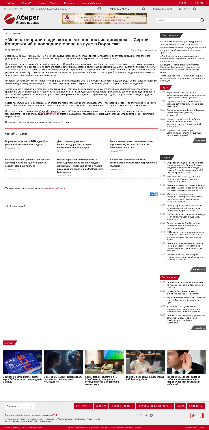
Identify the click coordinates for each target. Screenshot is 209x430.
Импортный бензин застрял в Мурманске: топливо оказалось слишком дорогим (181, 42)
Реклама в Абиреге (48, 3)
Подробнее (199, 328)
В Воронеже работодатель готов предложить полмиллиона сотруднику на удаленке (133, 162)
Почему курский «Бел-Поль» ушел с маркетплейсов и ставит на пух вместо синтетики (185, 225)
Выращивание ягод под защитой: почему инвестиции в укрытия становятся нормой (183, 179)
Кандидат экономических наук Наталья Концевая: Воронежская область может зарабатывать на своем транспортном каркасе (180, 68)
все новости (199, 269)
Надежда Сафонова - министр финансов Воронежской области (183, 292)
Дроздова (110, 94)
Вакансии (94, 427)
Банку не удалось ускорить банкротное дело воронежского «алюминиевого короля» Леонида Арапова (27, 162)
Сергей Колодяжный (30, 58)
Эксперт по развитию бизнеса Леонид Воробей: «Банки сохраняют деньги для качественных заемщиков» (186, 187)
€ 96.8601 (200, 3)
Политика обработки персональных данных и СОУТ (31, 415)
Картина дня (83, 406)
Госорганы (138, 427)
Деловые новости (122, 406)
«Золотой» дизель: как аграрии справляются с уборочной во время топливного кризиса (185, 257)
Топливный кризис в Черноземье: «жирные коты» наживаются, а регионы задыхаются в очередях (182, 78)
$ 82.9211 (184, 3)
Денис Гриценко (138, 80)
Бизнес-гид (196, 406)
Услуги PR (27, 3)
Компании (128, 427)
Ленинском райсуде (55, 55)
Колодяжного (24, 94)
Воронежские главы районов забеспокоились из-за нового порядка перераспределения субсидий (186, 95)
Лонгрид (166, 157)
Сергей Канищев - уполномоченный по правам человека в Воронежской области (185, 284)
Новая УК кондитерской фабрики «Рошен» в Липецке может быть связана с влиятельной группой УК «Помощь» (184, 123)
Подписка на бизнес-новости (78, 427)
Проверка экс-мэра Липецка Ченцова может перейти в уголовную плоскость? (185, 112)
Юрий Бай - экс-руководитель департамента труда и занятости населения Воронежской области (183, 309)
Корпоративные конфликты (155, 406)
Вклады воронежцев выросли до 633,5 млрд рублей (145, 378)
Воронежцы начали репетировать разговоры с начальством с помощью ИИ (63, 379)
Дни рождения (169, 277)
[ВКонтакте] (152, 194)
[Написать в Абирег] (143, 9)
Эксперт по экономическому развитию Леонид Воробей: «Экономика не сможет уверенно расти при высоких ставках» (186, 247)
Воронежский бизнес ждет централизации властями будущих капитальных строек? (184, 132)
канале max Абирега (54, 188)
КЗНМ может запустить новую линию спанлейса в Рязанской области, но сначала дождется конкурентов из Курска (185, 236)
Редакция (69, 3)
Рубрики (11, 3)
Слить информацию (107, 427)
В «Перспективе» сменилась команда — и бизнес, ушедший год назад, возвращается (186, 216)
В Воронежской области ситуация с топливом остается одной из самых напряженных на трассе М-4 (183, 50)
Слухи (165, 87)
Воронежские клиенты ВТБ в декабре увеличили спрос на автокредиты (26, 143)
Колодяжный (22, 80)
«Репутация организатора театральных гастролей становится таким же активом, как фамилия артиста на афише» (184, 198)
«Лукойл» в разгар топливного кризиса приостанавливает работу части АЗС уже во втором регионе (182, 58)
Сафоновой (97, 94)
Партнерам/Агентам (91, 3)
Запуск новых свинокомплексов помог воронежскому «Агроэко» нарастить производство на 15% (131, 144)
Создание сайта (191, 427)
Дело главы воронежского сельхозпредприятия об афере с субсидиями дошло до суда (75, 144)
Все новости (13, 406)
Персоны (119, 427)
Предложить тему (162, 9)
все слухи (200, 140)
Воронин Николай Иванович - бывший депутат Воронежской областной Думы (186, 300)
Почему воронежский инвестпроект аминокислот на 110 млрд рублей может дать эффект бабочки (184, 208)
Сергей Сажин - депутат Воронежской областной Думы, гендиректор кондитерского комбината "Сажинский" (186, 319)
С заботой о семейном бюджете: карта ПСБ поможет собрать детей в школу (22, 379)
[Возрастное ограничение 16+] (99, 9)
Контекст (8, 343)
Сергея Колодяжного (50, 111)
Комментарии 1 (17, 206)
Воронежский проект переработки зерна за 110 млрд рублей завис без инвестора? (185, 103)
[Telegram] (156, 194)
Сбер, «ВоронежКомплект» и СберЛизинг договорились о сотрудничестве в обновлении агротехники (102, 380)
